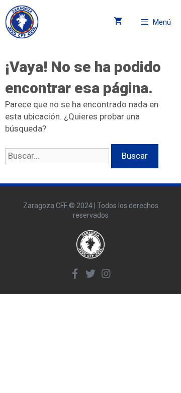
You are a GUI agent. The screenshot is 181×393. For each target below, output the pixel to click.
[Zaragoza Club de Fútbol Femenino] (22, 22)
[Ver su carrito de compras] (118, 22)
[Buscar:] (58, 156)
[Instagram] (106, 274)
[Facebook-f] (75, 274)
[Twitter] (90, 274)
